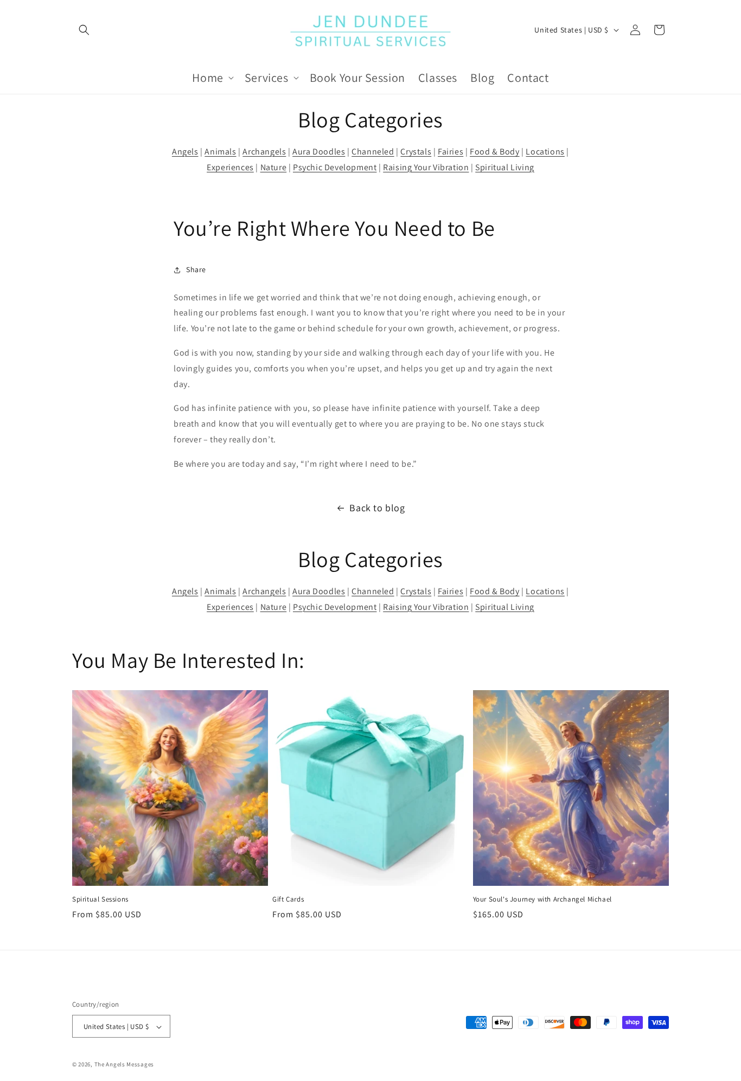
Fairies (450, 151)
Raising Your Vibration (426, 167)
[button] (84, 30)
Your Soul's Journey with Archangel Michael (542, 899)
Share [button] (196, 269)
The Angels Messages (124, 1065)
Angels (185, 151)
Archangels (264, 151)
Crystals (415, 151)
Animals (220, 151)
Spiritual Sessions (100, 899)
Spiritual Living (504, 167)
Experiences (230, 167)
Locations (545, 151)
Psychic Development (334, 167)
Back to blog (377, 507)
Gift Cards (288, 899)
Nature (273, 167)
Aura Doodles (318, 151)
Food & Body (495, 151)
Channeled (373, 151)
